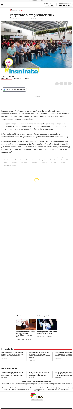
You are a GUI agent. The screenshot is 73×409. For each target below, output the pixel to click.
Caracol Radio (8, 5)
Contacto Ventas (14, 388)
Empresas (14, 162)
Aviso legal (7, 389)
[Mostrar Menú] (2, 4)
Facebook (57, 83)
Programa (50, 5)
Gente (5, 162)
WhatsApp (70, 83)
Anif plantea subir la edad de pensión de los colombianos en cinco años (25, 334)
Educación (24, 162)
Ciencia (63, 162)
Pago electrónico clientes (37, 388)
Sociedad (53, 162)
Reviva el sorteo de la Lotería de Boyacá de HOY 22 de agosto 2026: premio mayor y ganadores (12, 354)
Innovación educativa (33, 157)
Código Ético (36, 390)
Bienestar (34, 162)
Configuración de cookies (52, 389)
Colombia (52, 160)
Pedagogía (42, 160)
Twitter (61, 83)
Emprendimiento (30, 160)
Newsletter (25, 388)
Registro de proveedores (64, 388)
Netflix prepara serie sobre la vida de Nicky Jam (47, 332)
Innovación (20, 157)
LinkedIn (65, 83)
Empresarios (18, 160)
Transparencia (65, 389)
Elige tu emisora (64, 5)
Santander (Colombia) (10, 165)
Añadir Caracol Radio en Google (15, 89)
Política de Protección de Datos (20, 389)
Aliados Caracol (7, 76)
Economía (15, 10)
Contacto (4, 388)
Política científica (64, 160)
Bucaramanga (6, 78)
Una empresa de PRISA (36, 395)
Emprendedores (48, 157)
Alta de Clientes (51, 388)
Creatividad (7, 160)
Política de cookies (37, 389)
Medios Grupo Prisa (36, 400)
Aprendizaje (60, 157)
